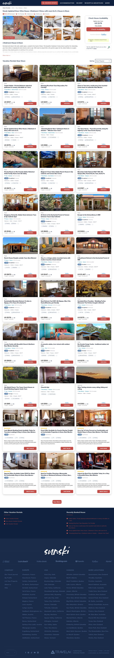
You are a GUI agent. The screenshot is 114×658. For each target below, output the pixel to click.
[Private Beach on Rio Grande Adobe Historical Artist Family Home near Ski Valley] (20, 159)
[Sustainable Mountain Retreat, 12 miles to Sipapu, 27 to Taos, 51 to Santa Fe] (20, 288)
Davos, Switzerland (29, 621)
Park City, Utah (49, 574)
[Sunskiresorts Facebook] (25, 653)
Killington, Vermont (51, 621)
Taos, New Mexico (50, 628)
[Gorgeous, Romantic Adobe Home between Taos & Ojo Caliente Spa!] (20, 202)
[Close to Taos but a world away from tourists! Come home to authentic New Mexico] (93, 73)
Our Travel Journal (11, 574)
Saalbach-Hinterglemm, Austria (33, 611)
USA (13, 8)
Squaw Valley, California (53, 618)
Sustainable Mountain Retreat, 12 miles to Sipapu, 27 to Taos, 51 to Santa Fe (17, 302)
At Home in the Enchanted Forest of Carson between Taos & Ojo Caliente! (55, 215)
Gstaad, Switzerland (29, 598)
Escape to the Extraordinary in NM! (89, 215)
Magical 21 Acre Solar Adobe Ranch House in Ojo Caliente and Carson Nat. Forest (57, 172)
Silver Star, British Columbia (76, 598)
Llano (13, 305)
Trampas (87, 175)
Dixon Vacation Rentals (12, 518)
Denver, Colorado (50, 604)
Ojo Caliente (51, 175)
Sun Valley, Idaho (50, 624)
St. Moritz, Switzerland (30, 584)
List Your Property (11, 581)
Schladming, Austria (29, 634)
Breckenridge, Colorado (52, 581)
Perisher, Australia (95, 581)
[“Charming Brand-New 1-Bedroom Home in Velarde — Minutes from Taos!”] (56, 116)
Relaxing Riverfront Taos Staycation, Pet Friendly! (54, 86)
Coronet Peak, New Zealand (98, 598)
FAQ (6, 588)
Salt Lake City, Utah (51, 598)
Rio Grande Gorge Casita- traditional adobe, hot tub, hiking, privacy (93, 345)
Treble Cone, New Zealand (98, 591)
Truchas (87, 132)
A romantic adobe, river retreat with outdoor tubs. (55, 345)
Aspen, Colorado (50, 578)
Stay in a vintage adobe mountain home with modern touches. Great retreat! (55, 259)
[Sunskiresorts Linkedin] (38, 653)
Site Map (106, 650)
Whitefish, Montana (51, 631)
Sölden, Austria (27, 614)
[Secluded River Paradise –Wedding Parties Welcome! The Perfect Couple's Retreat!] (93, 288)
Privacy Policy (93, 650)
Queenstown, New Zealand (98, 574)
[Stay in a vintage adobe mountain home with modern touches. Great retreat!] (56, 245)
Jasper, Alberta (72, 591)
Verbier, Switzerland (29, 581)
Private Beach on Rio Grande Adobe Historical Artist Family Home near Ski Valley (19, 172)
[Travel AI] (61, 652)
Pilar (46, 348)
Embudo (47, 89)
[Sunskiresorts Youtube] (34, 653)
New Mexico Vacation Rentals (14, 521)
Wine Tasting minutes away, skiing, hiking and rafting (92, 388)
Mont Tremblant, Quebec (75, 581)
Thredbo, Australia (95, 578)
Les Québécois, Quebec (75, 628)
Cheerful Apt (45, 387)
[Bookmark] (8, 18)
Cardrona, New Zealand (97, 594)
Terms (101, 650)
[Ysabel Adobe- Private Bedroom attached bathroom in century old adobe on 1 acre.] (20, 73)
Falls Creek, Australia (96, 588)
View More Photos (9, 37)
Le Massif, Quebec (73, 634)
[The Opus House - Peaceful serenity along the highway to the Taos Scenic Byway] (93, 116)
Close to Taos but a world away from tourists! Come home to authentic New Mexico (92, 86)
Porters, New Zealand (96, 611)
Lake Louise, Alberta (74, 584)
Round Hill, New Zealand (97, 618)
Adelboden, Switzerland (30, 638)
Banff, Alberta (72, 578)
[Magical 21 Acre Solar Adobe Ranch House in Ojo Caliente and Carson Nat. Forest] (56, 159)
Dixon (25, 8)
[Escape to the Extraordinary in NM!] (93, 202)
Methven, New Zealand (97, 608)
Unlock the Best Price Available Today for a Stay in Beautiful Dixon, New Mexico (93, 474)
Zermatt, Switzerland (29, 588)
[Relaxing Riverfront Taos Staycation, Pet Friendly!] (56, 73)
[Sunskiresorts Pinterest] (28, 653)
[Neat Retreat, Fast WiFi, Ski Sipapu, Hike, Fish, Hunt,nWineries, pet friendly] (56, 288)
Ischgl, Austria (27, 608)
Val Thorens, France (29, 618)
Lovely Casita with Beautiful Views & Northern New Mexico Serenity (19, 345)
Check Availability (98, 29)
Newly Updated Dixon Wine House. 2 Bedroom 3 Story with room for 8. (20, 129)
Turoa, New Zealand (96, 621)
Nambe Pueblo (15, 89)
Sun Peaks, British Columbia (77, 608)
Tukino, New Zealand (96, 634)
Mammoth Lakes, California (54, 611)
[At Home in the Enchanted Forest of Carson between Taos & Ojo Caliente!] (56, 202)
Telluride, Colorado (51, 608)
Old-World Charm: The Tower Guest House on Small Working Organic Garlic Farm (19, 388)
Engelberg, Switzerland (30, 631)
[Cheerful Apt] (56, 375)
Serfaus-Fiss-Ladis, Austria (32, 624)
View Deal (30, 103)
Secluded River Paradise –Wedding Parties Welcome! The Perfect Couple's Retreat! (92, 302)
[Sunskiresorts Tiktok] (31, 653)
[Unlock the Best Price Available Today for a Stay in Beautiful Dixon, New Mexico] (93, 461)
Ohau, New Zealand (96, 624)
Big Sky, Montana (50, 614)
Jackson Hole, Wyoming (52, 594)
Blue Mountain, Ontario (75, 604)
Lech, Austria (27, 604)
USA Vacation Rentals (12, 524)
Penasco (50, 262)
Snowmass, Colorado (51, 634)
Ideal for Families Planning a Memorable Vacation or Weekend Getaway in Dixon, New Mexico (56, 474)
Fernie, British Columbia (75, 588)
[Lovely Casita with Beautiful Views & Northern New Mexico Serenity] (20, 331)
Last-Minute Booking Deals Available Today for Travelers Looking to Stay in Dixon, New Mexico (19, 431)
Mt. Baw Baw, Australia (97, 614)
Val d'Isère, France (29, 591)
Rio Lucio (50, 305)
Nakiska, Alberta (72, 621)
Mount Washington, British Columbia (80, 611)
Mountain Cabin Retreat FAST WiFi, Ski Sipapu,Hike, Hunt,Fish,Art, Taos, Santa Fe (91, 172)
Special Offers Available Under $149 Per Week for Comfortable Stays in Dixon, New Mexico (19, 474)
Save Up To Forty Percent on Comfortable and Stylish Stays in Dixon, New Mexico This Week (93, 431)
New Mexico (19, 8)
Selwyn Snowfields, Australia (99, 604)
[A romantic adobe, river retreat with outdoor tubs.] (56, 331)
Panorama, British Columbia (76, 594)
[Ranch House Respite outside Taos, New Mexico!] (20, 245)
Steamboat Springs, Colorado (54, 591)
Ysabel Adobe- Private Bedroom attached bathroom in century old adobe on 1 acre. (18, 86)
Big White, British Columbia (76, 601)
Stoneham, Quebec (73, 638)
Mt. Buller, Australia (96, 601)
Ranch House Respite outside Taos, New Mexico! (20, 258)
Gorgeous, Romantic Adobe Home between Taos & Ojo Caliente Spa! (20, 215)
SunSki (94, 653)
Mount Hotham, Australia (97, 584)
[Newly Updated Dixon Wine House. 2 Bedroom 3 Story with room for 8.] (20, 116)
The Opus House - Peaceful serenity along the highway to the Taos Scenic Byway (93, 129)
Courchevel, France (29, 578)
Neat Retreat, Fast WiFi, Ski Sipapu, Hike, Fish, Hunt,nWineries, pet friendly (56, 302)
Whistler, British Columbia (76, 574)
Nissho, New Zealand (96, 638)
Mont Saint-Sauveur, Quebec (77, 631)
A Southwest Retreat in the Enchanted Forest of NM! (93, 259)
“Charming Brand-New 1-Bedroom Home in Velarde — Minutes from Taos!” (55, 129)
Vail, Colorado (49, 584)
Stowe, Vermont (50, 638)
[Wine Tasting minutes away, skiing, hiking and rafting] (93, 375)
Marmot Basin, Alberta (75, 618)
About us (8, 584)
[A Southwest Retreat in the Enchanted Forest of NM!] (93, 245)
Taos (43, 89)
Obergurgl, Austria (29, 628)
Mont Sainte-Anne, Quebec (76, 614)
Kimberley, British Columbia (76, 624)
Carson (7, 218)
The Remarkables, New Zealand (100, 631)
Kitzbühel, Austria (28, 594)
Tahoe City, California (52, 601)
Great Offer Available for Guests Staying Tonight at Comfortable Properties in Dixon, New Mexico (57, 431)
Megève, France (28, 601)
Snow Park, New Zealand (97, 628)
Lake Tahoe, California (52, 588)
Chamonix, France (28, 574)
